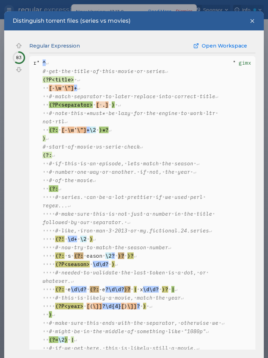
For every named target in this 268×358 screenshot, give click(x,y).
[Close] (252, 21)
